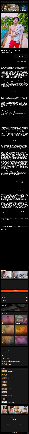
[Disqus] (14, 239)
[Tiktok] (9, 428)
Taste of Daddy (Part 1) (10, 381)
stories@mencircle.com (23, 310)
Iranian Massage (22, 10)
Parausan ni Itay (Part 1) (10, 388)
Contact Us (8, 423)
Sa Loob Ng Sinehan (4, 10)
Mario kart (3, 352)
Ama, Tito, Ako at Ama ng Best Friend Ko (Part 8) (6, 360)
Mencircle (8, 2)
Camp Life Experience (5, 277)
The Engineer (22, 277)
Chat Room (21, 423)
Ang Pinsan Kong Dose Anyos (19, 333)
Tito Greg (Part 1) (4, 412)
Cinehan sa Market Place (4, 357)
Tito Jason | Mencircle (3, 363)
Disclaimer (21, 424)
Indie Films (8, 424)
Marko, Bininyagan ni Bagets (11, 402)
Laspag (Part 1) (9, 385)
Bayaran (12, 277)
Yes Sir (12, 10)
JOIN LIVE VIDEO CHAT (14, 290)
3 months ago (11, 360)
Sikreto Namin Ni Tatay (18, 323)
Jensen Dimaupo (3, 361)
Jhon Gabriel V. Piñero (4, 364)
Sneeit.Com (16, 432)
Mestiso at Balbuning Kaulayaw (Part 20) (20, 61)
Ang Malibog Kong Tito (4, 323)
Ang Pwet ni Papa (10, 395)
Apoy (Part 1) (13, 412)
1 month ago (7, 357)
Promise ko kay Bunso (4, 333)
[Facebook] (2, 428)
